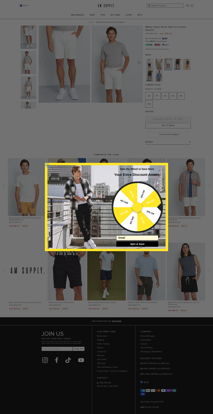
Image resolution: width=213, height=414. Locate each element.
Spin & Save (137, 244)
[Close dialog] (47, 165)
